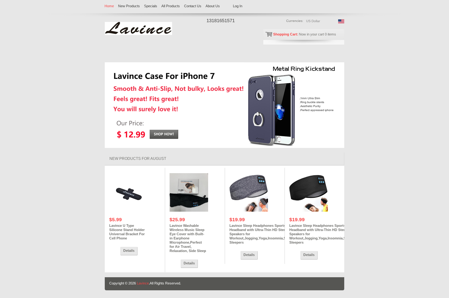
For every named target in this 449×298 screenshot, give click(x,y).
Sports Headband (235, 51)
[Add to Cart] (113, 251)
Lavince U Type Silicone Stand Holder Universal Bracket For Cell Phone (127, 232)
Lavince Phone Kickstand (136, 51)
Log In (237, 6)
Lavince (143, 283)
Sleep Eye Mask (190, 51)
